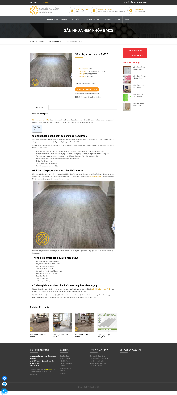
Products (41, 41)
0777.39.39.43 (44, 2)
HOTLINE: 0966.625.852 (87, 89)
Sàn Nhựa (63, 373)
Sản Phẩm (75, 19)
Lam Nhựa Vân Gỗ (66, 363)
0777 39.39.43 (135, 55)
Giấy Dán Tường (65, 356)
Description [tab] (39, 107)
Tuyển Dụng (107, 19)
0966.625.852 (135, 50)
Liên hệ (126, 19)
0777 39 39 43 (35, 366)
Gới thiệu (64, 19)
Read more (39, 322)
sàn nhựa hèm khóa (96, 176)
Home (32, 41)
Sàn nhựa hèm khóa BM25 (40, 120)
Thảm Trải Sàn (65, 358)
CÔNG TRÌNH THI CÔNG (91, 19)
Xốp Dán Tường (65, 361)
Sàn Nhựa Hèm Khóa (55, 41)
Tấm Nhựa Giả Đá (65, 368)
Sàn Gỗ (62, 371)
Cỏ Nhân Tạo (64, 366)
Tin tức (117, 19)
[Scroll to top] (169, 384)
